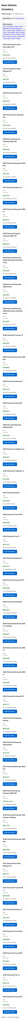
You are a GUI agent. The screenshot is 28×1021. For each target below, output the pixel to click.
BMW (13, 32)
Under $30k (21, 36)
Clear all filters (19, 18)
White (18, 38)
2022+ (14, 38)
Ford (23, 34)
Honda (9, 36)
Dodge (18, 34)
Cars (4, 26)
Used (8, 32)
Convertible (10, 26)
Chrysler (12, 34)
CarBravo (19, 30)
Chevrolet (6, 34)
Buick (17, 32)
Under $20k (7, 38)
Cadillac (22, 32)
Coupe (17, 26)
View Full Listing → (9, 62)
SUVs (4, 30)
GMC (4, 36)
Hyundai (14, 36)
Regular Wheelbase (15, 28)
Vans (13, 30)
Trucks (9, 30)
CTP (24, 30)
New (5, 32)
